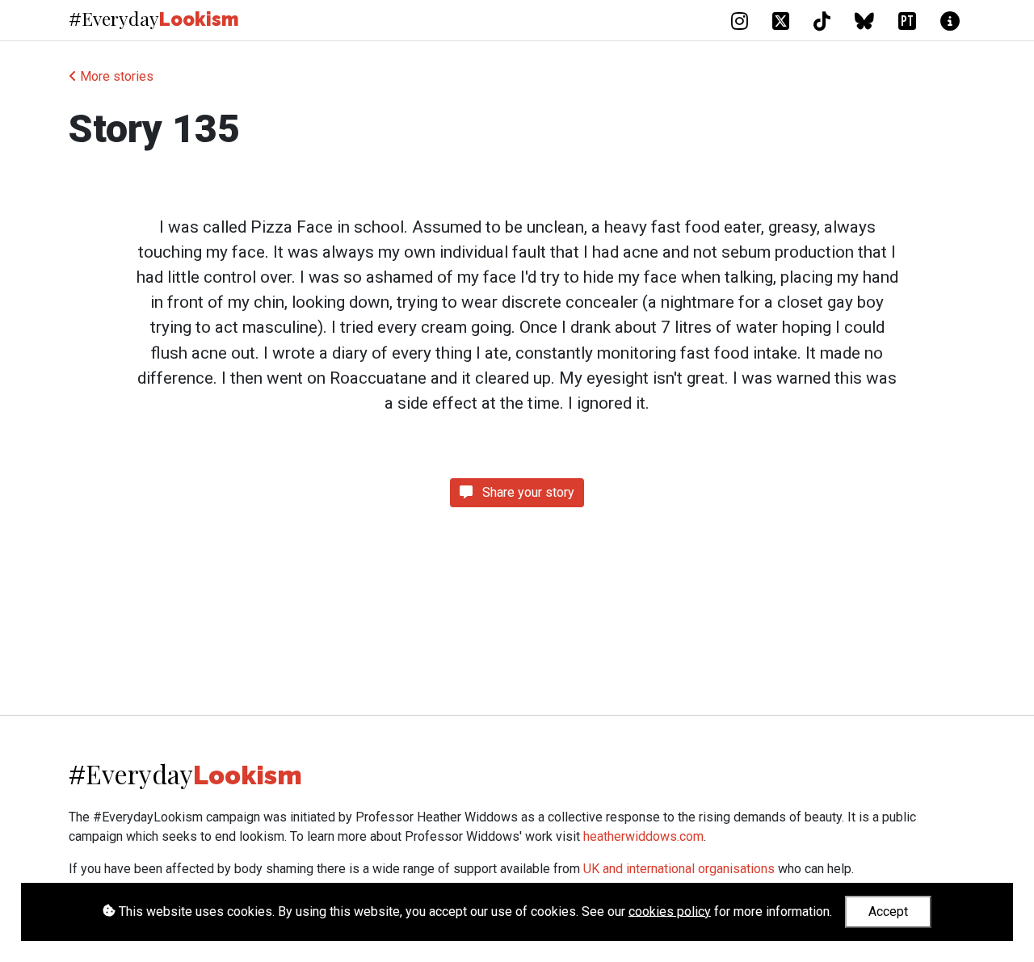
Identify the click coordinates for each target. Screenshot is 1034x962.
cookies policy (669, 910)
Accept (888, 911)
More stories (115, 76)
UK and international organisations (679, 868)
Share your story (526, 492)
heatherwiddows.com (643, 836)
